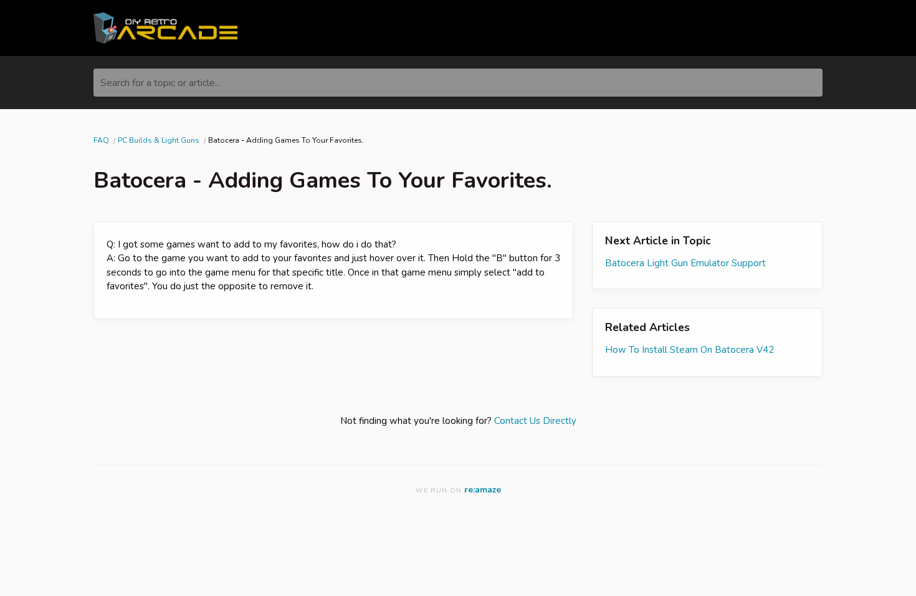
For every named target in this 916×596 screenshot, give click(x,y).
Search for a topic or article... (160, 83)
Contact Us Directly (535, 421)
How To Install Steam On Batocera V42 (689, 350)
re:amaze (482, 490)
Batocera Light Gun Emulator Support (685, 263)
